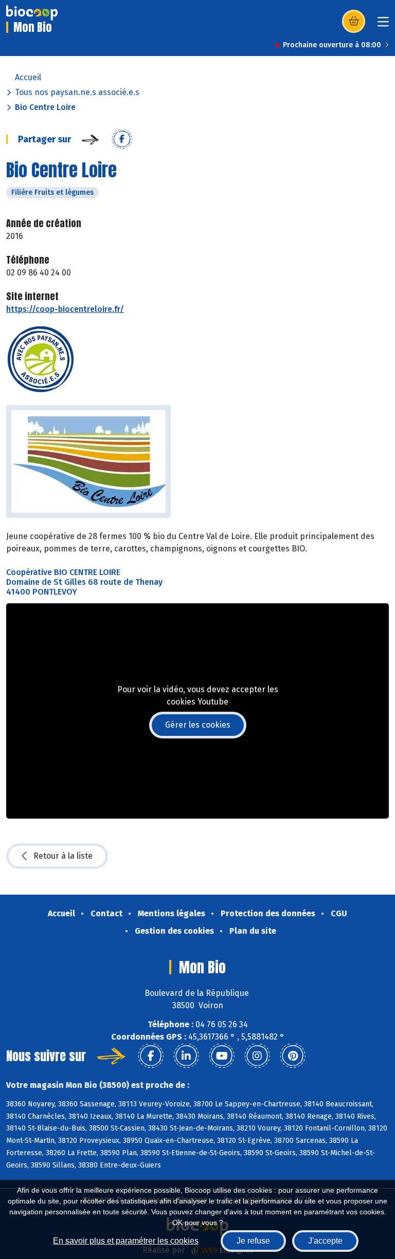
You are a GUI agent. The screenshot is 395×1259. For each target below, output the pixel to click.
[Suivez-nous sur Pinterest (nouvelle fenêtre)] (293, 1056)
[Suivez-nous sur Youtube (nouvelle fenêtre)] (222, 1056)
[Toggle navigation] (383, 24)
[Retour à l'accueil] (32, 13)
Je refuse (253, 1240)
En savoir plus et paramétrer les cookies (126, 1240)
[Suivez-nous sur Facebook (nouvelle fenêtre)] (151, 1056)
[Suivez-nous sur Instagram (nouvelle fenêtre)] (257, 1056)
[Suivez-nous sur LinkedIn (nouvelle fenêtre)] (186, 1056)
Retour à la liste (63, 856)
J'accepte (325, 1240)
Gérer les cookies (197, 725)
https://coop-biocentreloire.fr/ (65, 309)
